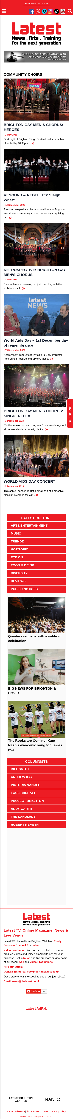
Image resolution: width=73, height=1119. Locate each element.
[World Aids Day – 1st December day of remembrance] (36, 315)
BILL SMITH (20, 769)
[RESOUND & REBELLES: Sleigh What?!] (36, 170)
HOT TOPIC (19, 549)
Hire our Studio (13, 966)
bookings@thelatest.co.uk (43, 971)
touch (26, 957)
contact (45, 1111)
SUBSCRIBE (70, 413)
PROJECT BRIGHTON (27, 801)
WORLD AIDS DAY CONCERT (29, 481)
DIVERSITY (19, 573)
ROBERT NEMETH (25, 824)
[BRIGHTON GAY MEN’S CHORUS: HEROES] (36, 100)
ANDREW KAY (21, 777)
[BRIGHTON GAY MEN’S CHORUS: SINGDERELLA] (36, 385)
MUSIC (16, 533)
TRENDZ (17, 541)
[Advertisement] (36, 868)
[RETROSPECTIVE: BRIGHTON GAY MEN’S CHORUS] (36, 244)
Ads (21, 961)
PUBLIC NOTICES (24, 589)
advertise (20, 1111)
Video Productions (41, 961)
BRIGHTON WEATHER (36, 1099)
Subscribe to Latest (36, 3)
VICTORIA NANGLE (25, 785)
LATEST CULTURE (36, 518)
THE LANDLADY (23, 816)
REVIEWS (18, 581)
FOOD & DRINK (22, 565)
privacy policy (59, 1111)
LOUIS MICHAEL (23, 793)
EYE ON (17, 557)
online (35, 945)
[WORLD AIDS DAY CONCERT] (36, 456)
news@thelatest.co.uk (26, 981)
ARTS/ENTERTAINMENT (29, 525)
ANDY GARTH (21, 809)
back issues (33, 1111)
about (10, 1111)
